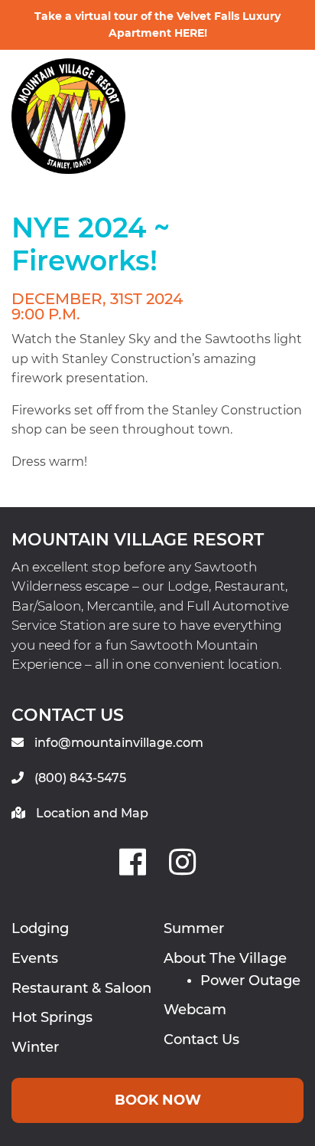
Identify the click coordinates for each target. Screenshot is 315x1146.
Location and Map (92, 813)
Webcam (195, 1009)
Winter (35, 1047)
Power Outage (250, 980)
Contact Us (201, 1039)
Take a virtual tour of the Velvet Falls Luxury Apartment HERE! (157, 24)
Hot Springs (52, 1017)
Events (34, 958)
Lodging (40, 928)
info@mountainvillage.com (118, 742)
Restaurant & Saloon (81, 988)
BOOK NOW (158, 1100)
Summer (194, 928)
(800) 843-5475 (80, 778)
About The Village (225, 958)
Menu (238, 92)
